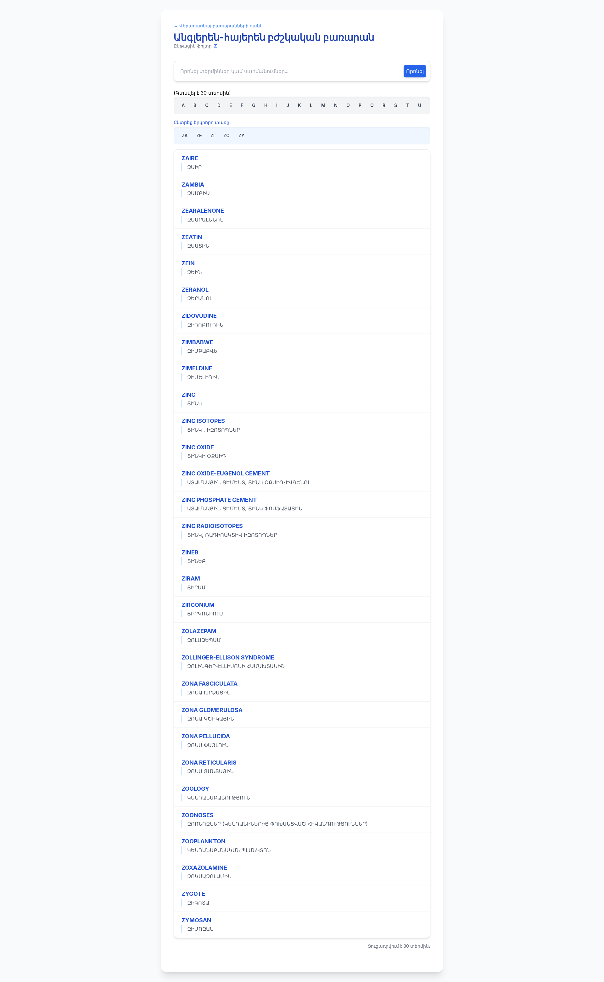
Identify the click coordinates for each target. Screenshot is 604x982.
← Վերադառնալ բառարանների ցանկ (218, 25)
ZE (199, 135)
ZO (226, 135)
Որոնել (415, 71)
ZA (184, 135)
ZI (212, 135)
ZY (241, 135)
